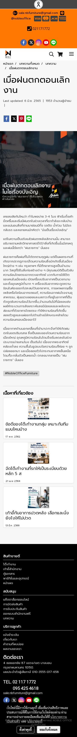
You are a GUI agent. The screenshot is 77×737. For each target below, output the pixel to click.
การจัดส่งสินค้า (13, 604)
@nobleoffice (21, 18)
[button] (50, 54)
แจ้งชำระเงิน (11, 635)
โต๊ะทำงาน (9, 564)
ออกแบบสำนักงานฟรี (17, 613)
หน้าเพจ (8, 583)
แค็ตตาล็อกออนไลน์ (16, 599)
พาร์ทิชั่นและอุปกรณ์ (16, 578)
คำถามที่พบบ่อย (13, 644)
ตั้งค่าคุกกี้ (25, 729)
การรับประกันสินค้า (15, 609)
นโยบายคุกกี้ (34, 721)
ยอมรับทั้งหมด (49, 729)
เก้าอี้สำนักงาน (12, 569)
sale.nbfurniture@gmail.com (38, 13)
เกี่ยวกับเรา (10, 639)
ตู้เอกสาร (9, 574)
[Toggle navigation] (71, 54)
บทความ (8, 618)
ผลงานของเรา (12, 649)
